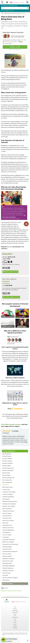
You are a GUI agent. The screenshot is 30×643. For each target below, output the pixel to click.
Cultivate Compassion (8, 496)
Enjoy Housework (7, 508)
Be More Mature (7, 465)
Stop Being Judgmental (9, 565)
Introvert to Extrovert (8, 527)
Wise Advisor (6, 580)
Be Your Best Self (7, 480)
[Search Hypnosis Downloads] (28, 8)
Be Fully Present (7, 456)
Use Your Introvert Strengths (10, 577)
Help (15, 619)
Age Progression (7, 454)
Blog (15, 615)
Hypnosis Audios (15, 612)
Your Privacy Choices (11, 639)
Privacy (15, 622)
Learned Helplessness (8, 530)
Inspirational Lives (7, 525)
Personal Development (9, 451)
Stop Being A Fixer (7, 563)
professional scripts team (14, 342)
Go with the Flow (7, 518)
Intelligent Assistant (9, 10)
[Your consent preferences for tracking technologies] (27, 640)
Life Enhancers (6, 532)
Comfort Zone (6, 489)
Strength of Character (8, 570)
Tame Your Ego (6, 573)
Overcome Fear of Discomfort (10, 544)
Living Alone (6, 283)
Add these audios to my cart (11, 297)
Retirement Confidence (9, 558)
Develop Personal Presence (10, 501)
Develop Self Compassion (9, 504)
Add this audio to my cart (11, 271)
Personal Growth (7, 549)
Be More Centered (7, 461)
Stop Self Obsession (8, 568)
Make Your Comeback (8, 542)
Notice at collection (7, 641)
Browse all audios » (8, 583)
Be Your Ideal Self (7, 482)
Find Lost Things (7, 513)
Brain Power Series (8, 487)
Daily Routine (6, 499)
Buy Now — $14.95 (15, 47)
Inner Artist (5, 523)
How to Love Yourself (8, 520)
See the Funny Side (8, 561)
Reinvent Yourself (7, 556)
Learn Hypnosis (15, 610)
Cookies (15, 624)
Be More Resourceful (8, 468)
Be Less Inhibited (7, 458)
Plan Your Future (7, 554)
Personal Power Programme (10, 551)
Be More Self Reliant (8, 470)
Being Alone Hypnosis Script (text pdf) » (11, 590)
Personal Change (7, 546)
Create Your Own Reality (9, 492)
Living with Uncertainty (8, 539)
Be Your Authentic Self (8, 477)
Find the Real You (7, 515)
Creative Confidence (8, 494)
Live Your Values (7, 534)
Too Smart (5, 575)
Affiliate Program (15, 617)
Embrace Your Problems (9, 506)
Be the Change (6, 475)
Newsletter (15, 626)
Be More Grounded (7, 463)
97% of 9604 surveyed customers (11, 424)
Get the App (15, 627)
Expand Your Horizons (8, 511)
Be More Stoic (6, 473)
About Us (15, 608)
